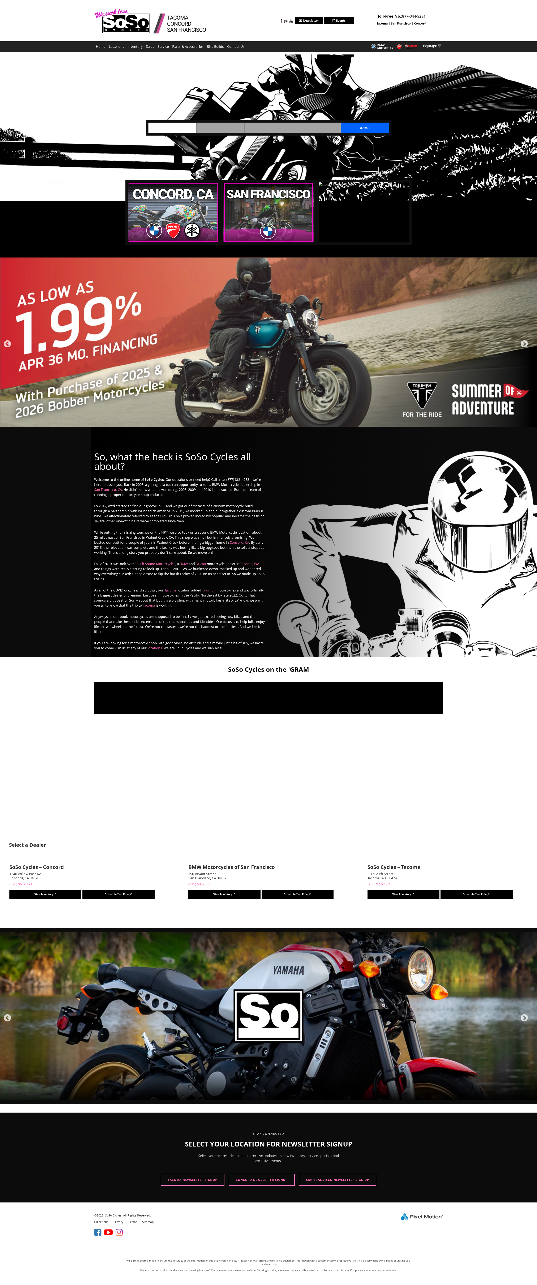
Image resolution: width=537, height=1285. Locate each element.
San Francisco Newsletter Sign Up (337, 1178)
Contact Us (236, 46)
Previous (17, 346)
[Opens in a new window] (280, 21)
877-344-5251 (414, 16)
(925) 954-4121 (20, 882)
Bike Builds (215, 46)
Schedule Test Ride (117, 892)
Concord (420, 23)
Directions (101, 1220)
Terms (132, 1220)
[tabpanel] (268, 341)
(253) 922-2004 (379, 882)
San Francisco (401, 23)
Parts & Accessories (187, 46)
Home (101, 46)
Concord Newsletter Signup (262, 1178)
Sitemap (148, 1220)
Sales (150, 46)
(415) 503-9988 (199, 882)
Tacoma (382, 23)
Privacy (118, 1220)
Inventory (135, 46)
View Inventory (43, 892)
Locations (116, 46)
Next (531, 346)
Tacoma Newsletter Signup (192, 1178)
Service (163, 46)
